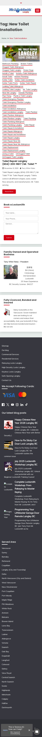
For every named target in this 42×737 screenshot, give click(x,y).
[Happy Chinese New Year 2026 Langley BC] (8, 424)
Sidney (4, 669)
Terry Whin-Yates (28, 168)
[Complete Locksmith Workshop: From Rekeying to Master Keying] (8, 492)
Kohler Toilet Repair (28, 83)
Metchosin (6, 694)
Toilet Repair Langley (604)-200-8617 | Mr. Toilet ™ (19, 162)
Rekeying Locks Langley (12, 363)
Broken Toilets (26, 64)
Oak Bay (5, 651)
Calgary (5, 699)
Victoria (5, 643)
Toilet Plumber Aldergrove (13, 115)
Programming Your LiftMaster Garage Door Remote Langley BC (27, 513)
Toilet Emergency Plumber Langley (16, 102)
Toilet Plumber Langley (11, 118)
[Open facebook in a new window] (3, 405)
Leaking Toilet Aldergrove (12, 86)
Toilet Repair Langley (11, 138)
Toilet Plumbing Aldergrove (13, 121)
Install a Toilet (8, 73)
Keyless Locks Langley (11, 371)
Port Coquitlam (8, 591)
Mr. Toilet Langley (30, 89)
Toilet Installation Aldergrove (14, 109)
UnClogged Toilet (23, 154)
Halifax (5, 703)
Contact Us (6, 380)
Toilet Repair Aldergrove (12, 131)
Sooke (4, 686)
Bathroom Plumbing (10, 64)
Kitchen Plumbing (21, 76)
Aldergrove (6, 638)
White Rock (7, 608)
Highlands (6, 690)
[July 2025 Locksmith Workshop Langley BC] (8, 465)
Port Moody (7, 595)
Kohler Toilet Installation (24, 80)
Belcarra (5, 617)
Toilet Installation (9, 105)
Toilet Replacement (10, 147)
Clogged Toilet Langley (11, 70)
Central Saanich (8, 677)
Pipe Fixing (6, 96)
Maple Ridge (7, 600)
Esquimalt (6, 656)
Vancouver (6, 548)
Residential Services (10, 359)
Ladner (5, 634)
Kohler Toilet (7, 80)
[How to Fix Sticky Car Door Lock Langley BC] (8, 445)
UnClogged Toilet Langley (12, 157)
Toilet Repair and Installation (14, 134)
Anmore (5, 613)
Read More (9, 191)
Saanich (5, 647)
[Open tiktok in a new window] (26, 405)
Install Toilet (7, 76)
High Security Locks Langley (13, 367)
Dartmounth (7, 707)
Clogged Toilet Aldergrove (13, 67)
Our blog (5, 350)
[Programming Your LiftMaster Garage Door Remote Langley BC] (8, 521)
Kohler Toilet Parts (10, 83)
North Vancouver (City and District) (16, 578)
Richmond (6, 561)
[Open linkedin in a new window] (21, 405)
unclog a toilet (8, 154)
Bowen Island (7, 621)
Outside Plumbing (25, 93)
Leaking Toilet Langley (11, 89)
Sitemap (5, 346)
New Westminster (9, 587)
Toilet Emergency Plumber (13, 99)
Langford (5, 660)
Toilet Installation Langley (12, 112)
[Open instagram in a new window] (17, 405)
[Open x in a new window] (7, 405)
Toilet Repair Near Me (11, 141)
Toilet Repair (29, 125)
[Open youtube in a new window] (12, 405)
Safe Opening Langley (11, 376)
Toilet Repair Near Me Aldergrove (16, 144)
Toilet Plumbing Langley (12, 125)
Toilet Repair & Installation (13, 128)
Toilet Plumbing (29, 118)
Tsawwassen (7, 630)
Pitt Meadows (8, 604)
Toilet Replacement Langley (13, 151)
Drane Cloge (28, 70)
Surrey (4, 552)
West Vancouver (9, 582)
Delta (4, 574)
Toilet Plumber (31, 112)
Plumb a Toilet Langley (22, 96)
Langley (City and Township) (14, 570)
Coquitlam (6, 565)
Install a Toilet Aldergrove (26, 73)
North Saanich (8, 681)
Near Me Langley (9, 93)
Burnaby (5, 557)
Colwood (5, 664)
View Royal (6, 673)
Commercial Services (10, 354)
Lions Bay (6, 625)
